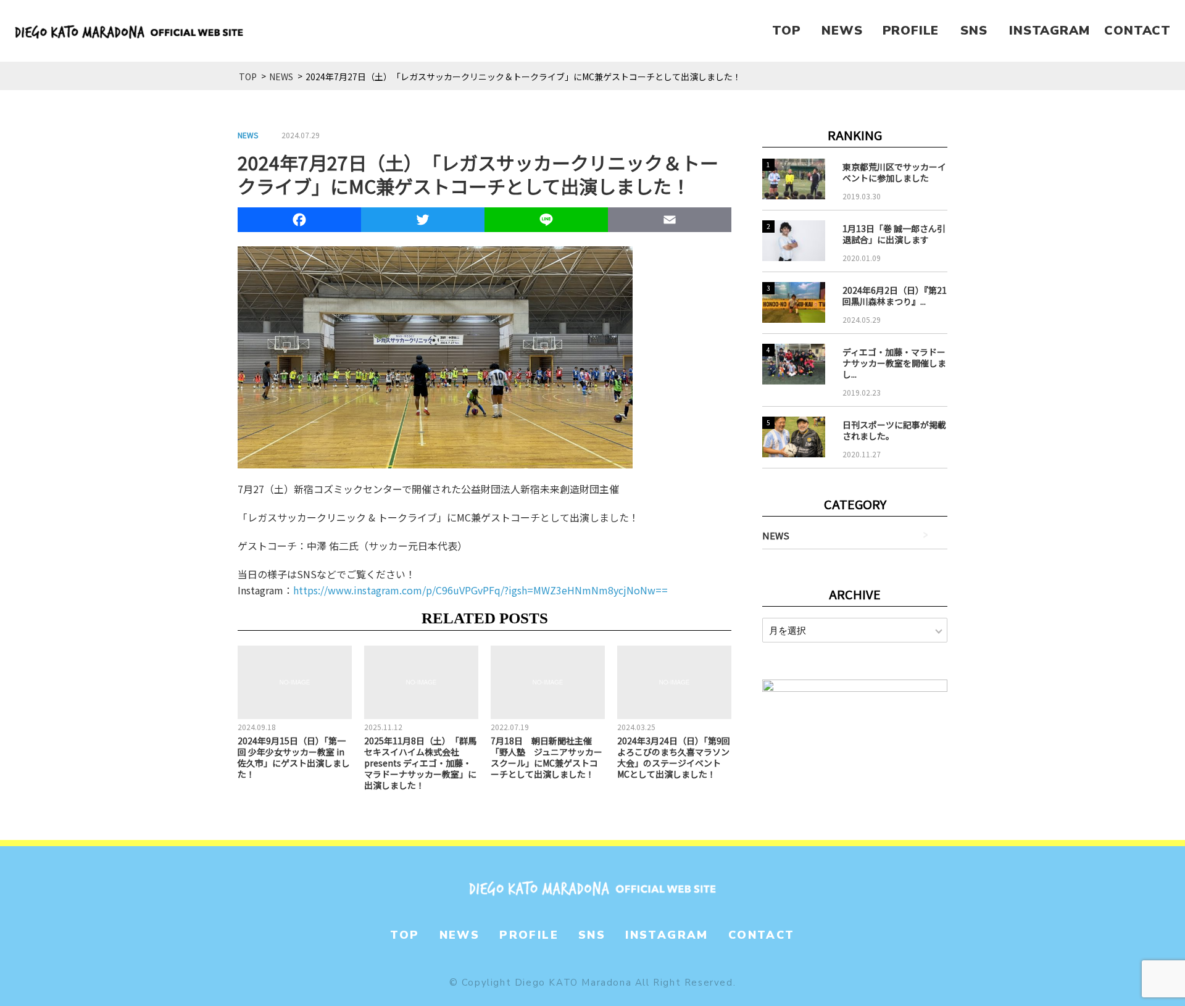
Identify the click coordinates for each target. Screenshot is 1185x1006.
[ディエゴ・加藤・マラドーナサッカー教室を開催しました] (793, 364)
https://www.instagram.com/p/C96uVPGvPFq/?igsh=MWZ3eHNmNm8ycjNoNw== (480, 590)
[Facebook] (299, 221)
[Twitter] (422, 221)
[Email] (669, 221)
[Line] (546, 221)
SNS (973, 30)
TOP (786, 30)
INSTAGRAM (1049, 30)
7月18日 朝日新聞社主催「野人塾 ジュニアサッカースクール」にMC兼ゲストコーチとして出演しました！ (546, 757)
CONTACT (1137, 30)
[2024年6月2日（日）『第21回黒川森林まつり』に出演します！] (793, 302)
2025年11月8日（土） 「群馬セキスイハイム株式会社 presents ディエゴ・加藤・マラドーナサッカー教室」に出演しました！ (420, 762)
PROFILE (911, 30)
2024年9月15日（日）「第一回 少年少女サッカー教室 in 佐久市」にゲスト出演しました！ (294, 757)
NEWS (841, 30)
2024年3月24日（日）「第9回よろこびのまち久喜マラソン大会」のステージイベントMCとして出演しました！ (673, 757)
